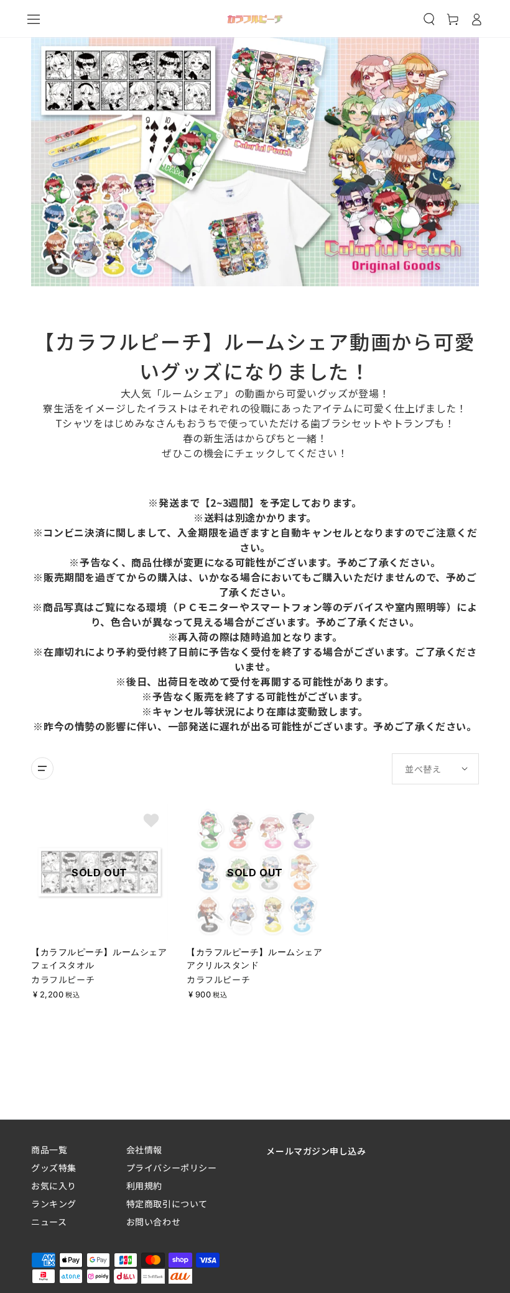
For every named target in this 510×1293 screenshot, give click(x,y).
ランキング (53, 1204)
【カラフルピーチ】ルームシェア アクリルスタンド (254, 958)
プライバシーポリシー (171, 1168)
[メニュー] (33, 19)
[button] (429, 19)
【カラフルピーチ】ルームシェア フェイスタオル (99, 958)
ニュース (49, 1222)
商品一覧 (49, 1150)
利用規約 (144, 1186)
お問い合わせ (153, 1222)
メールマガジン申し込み (316, 1150)
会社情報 (144, 1150)
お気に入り (53, 1186)
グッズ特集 (53, 1168)
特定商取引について (167, 1204)
